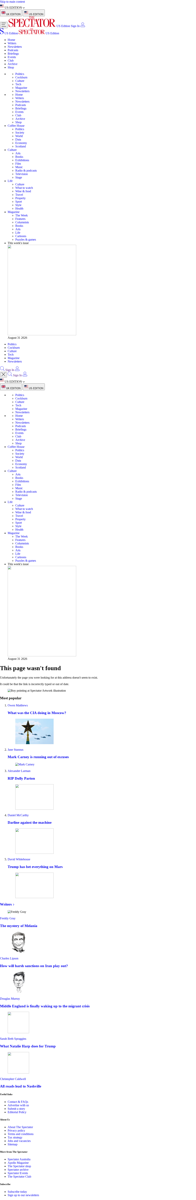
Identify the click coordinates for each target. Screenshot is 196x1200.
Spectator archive (18, 1169)
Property (20, 198)
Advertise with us (18, 1105)
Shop (11, 67)
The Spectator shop (19, 1166)
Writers (12, 43)
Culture (19, 80)
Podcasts (13, 50)
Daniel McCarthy (18, 815)
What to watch (24, 187)
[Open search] (2, 370)
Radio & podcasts (26, 170)
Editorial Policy (17, 1112)
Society (19, 132)
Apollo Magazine (18, 1162)
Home (11, 39)
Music (19, 167)
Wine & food (23, 191)
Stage (18, 177)
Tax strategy (15, 1137)
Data (18, 139)
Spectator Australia (19, 1159)
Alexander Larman (19, 771)
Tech (18, 84)
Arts (17, 153)
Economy (21, 143)
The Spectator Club (19, 1176)
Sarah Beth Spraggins (13, 1038)
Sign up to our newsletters (23, 1195)
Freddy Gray (8, 918)
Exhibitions (22, 160)
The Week (21, 215)
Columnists (22, 222)
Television (21, 174)
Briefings (13, 53)
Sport (18, 201)
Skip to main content (12, 1)
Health (19, 208)
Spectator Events (18, 1173)
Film (18, 163)
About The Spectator (20, 1127)
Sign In (75, 26)
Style (18, 205)
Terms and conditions (20, 1134)
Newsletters (15, 46)
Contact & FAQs (18, 1101)
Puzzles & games (25, 239)
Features (20, 218)
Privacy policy (16, 1130)
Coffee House (16, 125)
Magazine (21, 87)
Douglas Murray (10, 998)
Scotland (20, 146)
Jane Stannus (15, 749)
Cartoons (20, 236)
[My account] (82, 26)
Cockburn (21, 77)
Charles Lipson (9, 958)
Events (12, 57)
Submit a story (16, 1108)
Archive (12, 64)
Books (19, 156)
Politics (19, 74)
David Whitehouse (19, 859)
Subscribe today (17, 1191)
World (19, 136)
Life (10, 180)
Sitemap (12, 1144)
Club (11, 60)
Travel (19, 194)
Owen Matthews (18, 705)
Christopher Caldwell (13, 1079)
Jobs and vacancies (19, 1140)
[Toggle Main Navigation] (4, 25)
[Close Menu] (3, 374)
